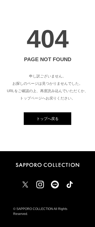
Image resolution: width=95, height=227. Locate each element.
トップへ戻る (47, 119)
